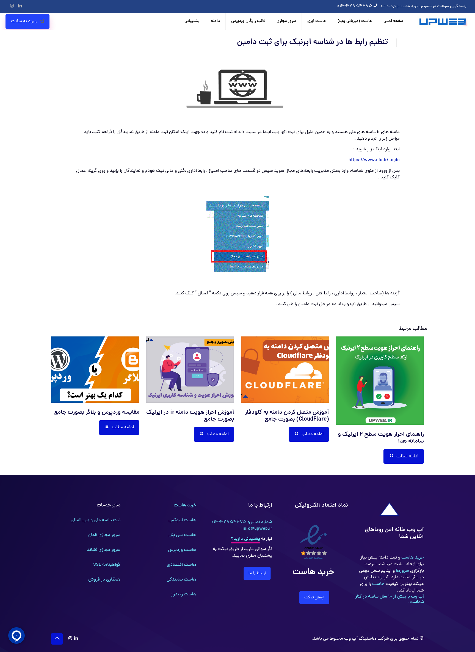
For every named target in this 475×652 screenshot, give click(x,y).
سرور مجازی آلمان (104, 535)
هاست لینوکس (182, 520)
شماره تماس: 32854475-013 (241, 522)
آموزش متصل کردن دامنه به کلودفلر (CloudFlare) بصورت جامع (287, 416)
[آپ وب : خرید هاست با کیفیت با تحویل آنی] (443, 21)
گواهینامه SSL (106, 564)
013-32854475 (354, 6)
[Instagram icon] (12, 6)
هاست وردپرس (182, 550)
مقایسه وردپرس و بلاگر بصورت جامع (96, 412)
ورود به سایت (24, 21)
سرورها (402, 570)
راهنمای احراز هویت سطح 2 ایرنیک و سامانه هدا (381, 438)
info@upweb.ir (257, 528)
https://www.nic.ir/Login (374, 160)
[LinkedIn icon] (20, 6)
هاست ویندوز (183, 594)
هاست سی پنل (182, 535)
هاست (378, 584)
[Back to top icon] (57, 639)
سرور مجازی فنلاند (103, 550)
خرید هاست (412, 557)
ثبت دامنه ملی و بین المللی (95, 520)
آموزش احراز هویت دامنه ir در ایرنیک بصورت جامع (190, 416)
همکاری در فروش (104, 579)
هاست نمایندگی (181, 579)
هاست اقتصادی (181, 564)
